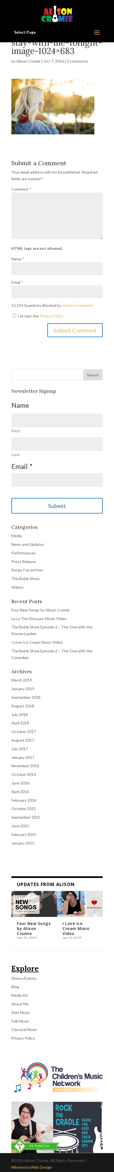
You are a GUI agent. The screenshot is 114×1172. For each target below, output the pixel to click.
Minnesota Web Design (31, 1167)
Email (17, 282)
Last (16, 454)
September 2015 (25, 817)
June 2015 (20, 825)
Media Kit (19, 995)
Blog (15, 986)
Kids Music (20, 1012)
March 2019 (21, 680)
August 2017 (22, 740)
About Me (20, 1003)
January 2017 (22, 757)
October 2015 (23, 808)
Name (17, 258)
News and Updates (27, 544)
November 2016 (25, 765)
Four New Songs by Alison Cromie (40, 610)
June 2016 (20, 783)
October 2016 (23, 774)
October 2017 (23, 731)
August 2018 (22, 706)
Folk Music (20, 1021)
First (16, 430)
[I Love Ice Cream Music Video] (80, 904)
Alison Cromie (28, 61)
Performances (23, 553)
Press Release (23, 561)
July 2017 (19, 748)
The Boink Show (25, 578)
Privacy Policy (51, 316)
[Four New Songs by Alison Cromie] (34, 904)
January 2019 (22, 688)
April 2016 (20, 791)
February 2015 (23, 834)
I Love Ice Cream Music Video (37, 642)
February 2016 (23, 800)
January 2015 (22, 843)
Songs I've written (27, 570)
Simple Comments (77, 305)
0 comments (77, 61)
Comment (21, 189)
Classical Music (24, 1029)
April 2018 (20, 723)
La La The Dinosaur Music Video (38, 618)
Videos (17, 587)
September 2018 (25, 697)
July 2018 (19, 714)
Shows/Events (24, 978)
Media (16, 535)
